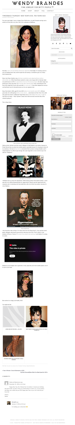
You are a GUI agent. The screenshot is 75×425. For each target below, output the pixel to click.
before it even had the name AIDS (32, 91)
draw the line (18, 149)
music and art (23, 92)
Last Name (53, 128)
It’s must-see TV (28, 85)
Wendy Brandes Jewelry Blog (37, 3)
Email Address (54, 119)
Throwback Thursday (22, 365)
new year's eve (9, 365)
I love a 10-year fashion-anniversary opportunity (18, 70)
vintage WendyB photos (30, 365)
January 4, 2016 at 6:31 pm (18, 404)
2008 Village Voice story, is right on (37, 94)
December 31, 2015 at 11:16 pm (17, 384)
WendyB (14, 402)
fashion (18, 92)
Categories (53, 61)
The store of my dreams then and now (26, 234)
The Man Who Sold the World (26, 83)
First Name (53, 123)
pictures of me (15, 365)
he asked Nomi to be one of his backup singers (26, 81)
